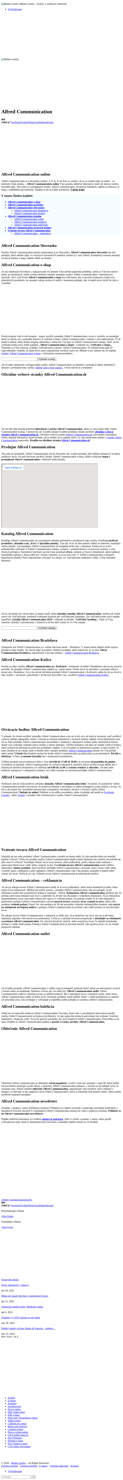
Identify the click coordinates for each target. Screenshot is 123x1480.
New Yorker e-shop (17, 1443)
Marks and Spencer (17, 1426)
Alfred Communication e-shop (24, 202)
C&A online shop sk (18, 1435)
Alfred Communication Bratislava (31, 210)
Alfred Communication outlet (29, 219)
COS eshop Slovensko (19, 1446)
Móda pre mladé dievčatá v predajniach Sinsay (24, 1296)
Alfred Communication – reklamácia (32, 233)
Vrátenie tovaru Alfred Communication (29, 230)
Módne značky (18, 1463)
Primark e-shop (15, 1440)
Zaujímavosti (14, 1406)
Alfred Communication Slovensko (26, 207)
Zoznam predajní (28, 1466)
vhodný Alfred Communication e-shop (20, 353)
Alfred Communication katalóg (24, 216)
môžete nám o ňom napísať (49, 367)
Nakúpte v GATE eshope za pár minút (20, 1317)
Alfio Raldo (7, 1216)
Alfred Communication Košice (29, 213)
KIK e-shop (14, 1415)
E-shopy (12, 1400)
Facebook (109, 792)
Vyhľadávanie (15, 9)
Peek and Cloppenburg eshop (22, 1417)
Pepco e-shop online (18, 1432)
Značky (28, 1199)
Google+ (5, 795)
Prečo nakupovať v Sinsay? (15, 1285)
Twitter (21, 795)
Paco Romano (15, 1438)
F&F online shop (16, 1412)
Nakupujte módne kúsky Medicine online (22, 1306)
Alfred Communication (80, 750)
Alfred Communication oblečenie (31, 224)
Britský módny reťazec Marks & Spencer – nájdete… (28, 1328)
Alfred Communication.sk (79, 434)
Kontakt (74, 1466)
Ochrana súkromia (59, 1466)
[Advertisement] (61, 35)
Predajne (12, 1403)
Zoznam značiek (9, 1466)
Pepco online (14, 1409)
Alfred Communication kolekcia (30, 222)
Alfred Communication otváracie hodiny (30, 227)
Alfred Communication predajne (25, 204)
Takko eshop (14, 1420)
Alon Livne (7, 1227)
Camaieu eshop (15, 1429)
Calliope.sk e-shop (17, 1423)
